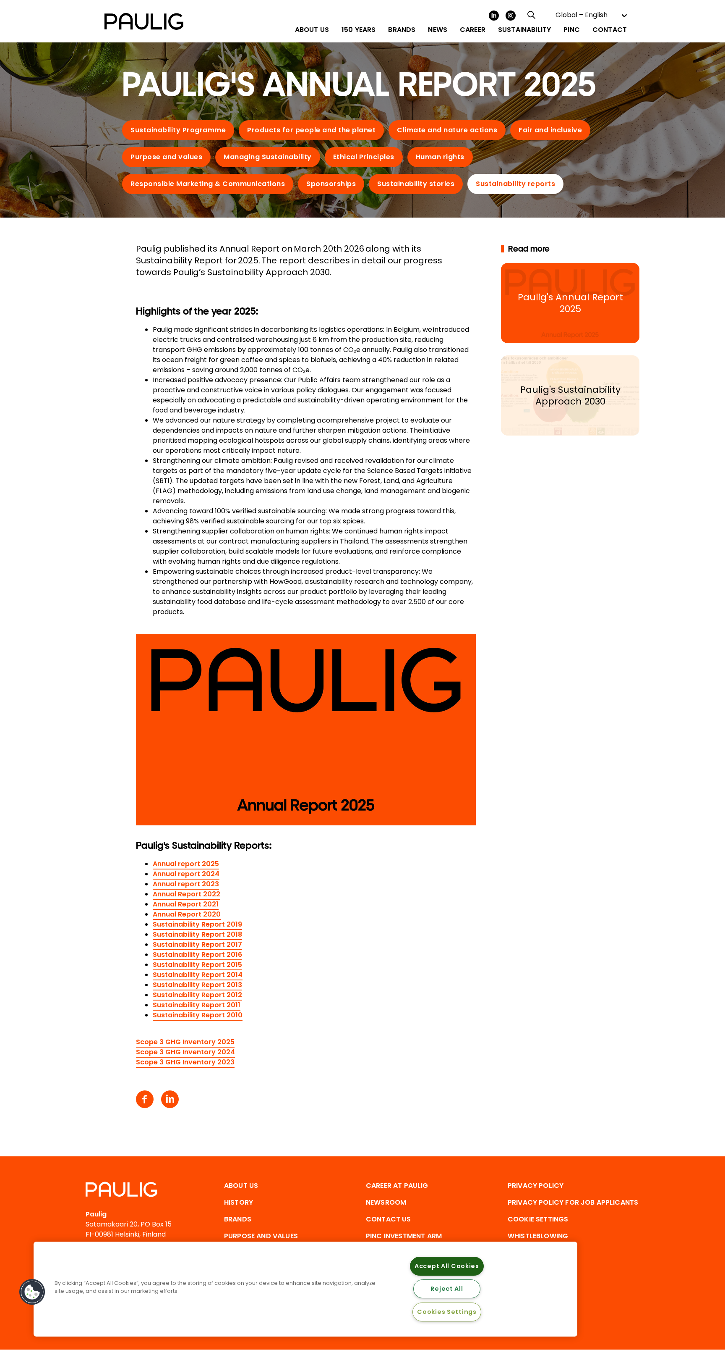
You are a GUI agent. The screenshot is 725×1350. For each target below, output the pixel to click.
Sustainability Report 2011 (196, 1005)
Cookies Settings (447, 1312)
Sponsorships (331, 184)
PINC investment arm (404, 1236)
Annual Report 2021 (186, 904)
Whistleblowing (538, 1236)
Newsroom (386, 1202)
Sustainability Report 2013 (197, 985)
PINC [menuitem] (571, 30)
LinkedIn (494, 16)
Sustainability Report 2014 (198, 975)
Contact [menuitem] (609, 30)
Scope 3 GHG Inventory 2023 (185, 1062)
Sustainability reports (515, 184)
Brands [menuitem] (401, 30)
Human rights (440, 157)
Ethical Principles (363, 157)
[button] (32, 1292)
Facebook (145, 1099)
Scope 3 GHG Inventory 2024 (185, 1052)
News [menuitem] (437, 30)
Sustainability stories (415, 184)
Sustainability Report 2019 (197, 924)
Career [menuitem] (472, 30)
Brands (237, 1219)
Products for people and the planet (311, 130)
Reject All (446, 1288)
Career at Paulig (397, 1185)
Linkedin (170, 1099)
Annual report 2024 (186, 874)
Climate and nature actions (447, 130)
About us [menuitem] (312, 30)
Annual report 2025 (186, 864)
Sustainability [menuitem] (524, 30)
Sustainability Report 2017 (197, 944)
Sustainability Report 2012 (197, 995)
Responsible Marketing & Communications (207, 184)
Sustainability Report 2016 (197, 954)
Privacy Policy (535, 1185)
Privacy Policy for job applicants (573, 1202)
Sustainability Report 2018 (197, 934)
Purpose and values (166, 157)
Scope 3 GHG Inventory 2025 (185, 1042)
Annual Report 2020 (187, 914)
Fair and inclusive (550, 130)
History (238, 1202)
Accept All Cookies (447, 1266)
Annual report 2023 (186, 884)
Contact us (388, 1219)
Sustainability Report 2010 (198, 1015)
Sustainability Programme (178, 130)
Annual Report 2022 (186, 894)
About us (241, 1185)
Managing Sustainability (268, 157)
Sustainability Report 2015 (197, 964)
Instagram (511, 16)
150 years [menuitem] (359, 30)
